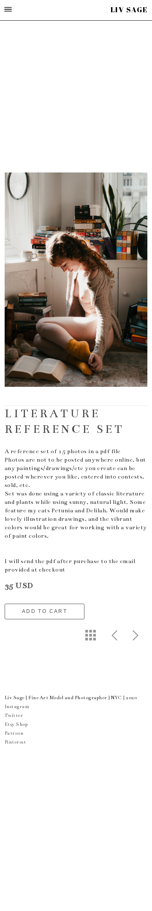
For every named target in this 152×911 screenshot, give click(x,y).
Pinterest (15, 742)
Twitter (14, 715)
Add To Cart (44, 611)
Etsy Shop (16, 724)
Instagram (17, 706)
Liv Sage (129, 9)
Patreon (14, 733)
